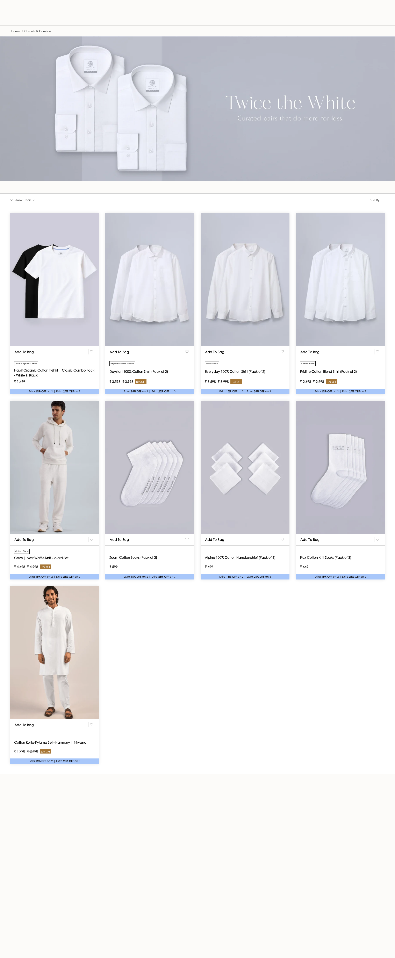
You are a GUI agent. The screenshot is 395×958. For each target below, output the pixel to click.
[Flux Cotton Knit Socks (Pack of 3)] (340, 467)
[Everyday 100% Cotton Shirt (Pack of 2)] (245, 279)
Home (15, 31)
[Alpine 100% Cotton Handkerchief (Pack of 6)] (245, 467)
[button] (14, 18)
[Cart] (382, 17)
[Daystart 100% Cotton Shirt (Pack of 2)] (149, 279)
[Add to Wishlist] (91, 351)
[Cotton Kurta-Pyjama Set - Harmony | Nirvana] (54, 652)
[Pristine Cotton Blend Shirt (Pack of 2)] (340, 279)
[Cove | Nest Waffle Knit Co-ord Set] (54, 467)
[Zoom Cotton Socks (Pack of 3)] (149, 467)
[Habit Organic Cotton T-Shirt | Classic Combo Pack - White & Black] (54, 279)
